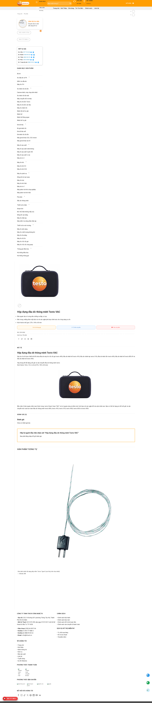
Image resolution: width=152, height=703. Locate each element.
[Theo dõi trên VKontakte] (40, 695)
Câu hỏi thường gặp (36, 327)
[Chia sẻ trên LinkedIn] (31, 339)
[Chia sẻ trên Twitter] (21, 339)
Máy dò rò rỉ (20, 158)
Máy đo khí (20, 162)
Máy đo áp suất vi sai (23, 155)
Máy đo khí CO (21, 166)
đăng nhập (28, 436)
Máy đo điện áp (22, 218)
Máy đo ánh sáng (22, 229)
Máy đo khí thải (21, 183)
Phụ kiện (26, 13)
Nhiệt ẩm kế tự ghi (22, 111)
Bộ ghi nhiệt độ (21, 128)
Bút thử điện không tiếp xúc (25, 212)
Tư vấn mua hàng (63, 632)
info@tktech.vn (27, 635)
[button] (130, 3)
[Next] (23, 304)
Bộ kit (19, 73)
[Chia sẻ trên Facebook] (18, 339)
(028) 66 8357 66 (30, 628)
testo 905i (85, 408)
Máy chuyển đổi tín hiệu (24, 98)
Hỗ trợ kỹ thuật (62, 635)
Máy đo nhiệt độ (22, 108)
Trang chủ (19, 13)
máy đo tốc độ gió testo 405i (53, 356)
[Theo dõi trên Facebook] (18, 695)
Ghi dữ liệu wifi (21, 131)
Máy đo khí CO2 (22, 169)
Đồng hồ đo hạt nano (23, 177)
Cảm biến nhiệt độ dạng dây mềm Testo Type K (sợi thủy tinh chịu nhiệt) (39, 571)
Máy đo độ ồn (21, 238)
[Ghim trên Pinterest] (28, 339)
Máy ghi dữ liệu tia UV (23, 141)
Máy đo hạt (20, 180)
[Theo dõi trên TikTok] (24, 695)
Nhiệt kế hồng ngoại (23, 117)
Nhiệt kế (19, 114)
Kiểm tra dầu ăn (22, 81)
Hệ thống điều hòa (22, 252)
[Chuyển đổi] (29, 77)
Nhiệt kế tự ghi (21, 120)
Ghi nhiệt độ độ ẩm (23, 134)
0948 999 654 (27, 54)
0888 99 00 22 (31, 62)
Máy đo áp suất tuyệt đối (25, 152)
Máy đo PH (20, 84)
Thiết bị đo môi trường (24, 225)
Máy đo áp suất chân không (25, 149)
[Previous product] (133, 14)
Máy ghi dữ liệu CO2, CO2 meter (27, 138)
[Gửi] (70, 3)
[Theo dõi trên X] (28, 695)
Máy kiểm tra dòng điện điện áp (26, 221)
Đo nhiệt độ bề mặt (23, 95)
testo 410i (76, 356)
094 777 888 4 (28, 631)
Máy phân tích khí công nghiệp (26, 189)
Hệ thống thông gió (23, 255)
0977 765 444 (26, 52)
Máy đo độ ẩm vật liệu (24, 105)
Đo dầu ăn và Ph (22, 78)
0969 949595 (26, 59)
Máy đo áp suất (22, 145)
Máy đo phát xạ (22, 173)
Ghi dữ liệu (20, 125)
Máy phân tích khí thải (24, 192)
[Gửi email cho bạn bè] (25, 339)
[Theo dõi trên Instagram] (21, 695)
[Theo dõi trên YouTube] (37, 695)
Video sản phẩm (116, 327)
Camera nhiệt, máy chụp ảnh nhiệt (27, 92)
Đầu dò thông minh (22, 200)
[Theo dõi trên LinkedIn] (34, 695)
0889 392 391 (27, 57)
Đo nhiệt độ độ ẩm (23, 89)
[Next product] (133, 11)
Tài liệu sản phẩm (76, 327)
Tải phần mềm (62, 637)
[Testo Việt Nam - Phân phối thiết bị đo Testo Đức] (25, 3)
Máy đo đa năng (22, 235)
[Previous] (18, 604)
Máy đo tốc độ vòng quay (25, 244)
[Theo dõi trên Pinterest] (31, 695)
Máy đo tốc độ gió (22, 241)
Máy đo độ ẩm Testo (23, 102)
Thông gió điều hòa (23, 249)
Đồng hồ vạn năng (22, 215)
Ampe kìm (20, 208)
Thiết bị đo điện (22, 205)
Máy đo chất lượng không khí (26, 232)
